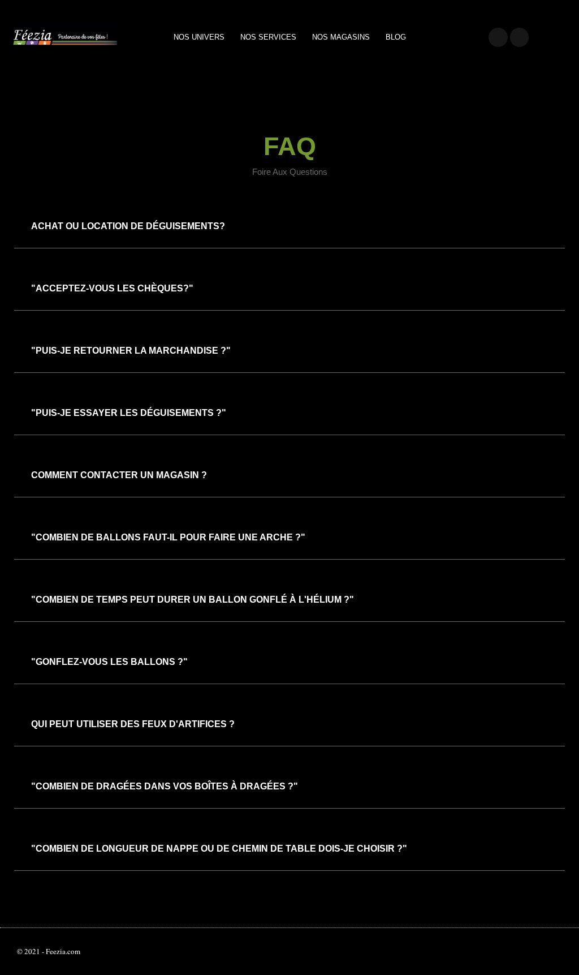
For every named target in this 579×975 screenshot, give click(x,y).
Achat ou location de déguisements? (128, 226)
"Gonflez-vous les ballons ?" (109, 662)
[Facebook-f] (490, 951)
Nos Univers (199, 37)
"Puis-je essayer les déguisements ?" (128, 413)
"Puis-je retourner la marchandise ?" (131, 350)
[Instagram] (505, 951)
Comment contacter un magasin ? (119, 475)
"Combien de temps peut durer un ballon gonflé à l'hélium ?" (192, 599)
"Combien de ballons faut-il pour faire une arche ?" (168, 537)
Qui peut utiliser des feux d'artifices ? (133, 724)
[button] (289, 226)
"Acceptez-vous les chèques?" (112, 288)
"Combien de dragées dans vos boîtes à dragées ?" (164, 786)
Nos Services (268, 37)
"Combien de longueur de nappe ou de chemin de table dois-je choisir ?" (219, 848)
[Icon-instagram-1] (519, 37)
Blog (396, 37)
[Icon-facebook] (498, 37)
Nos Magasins (341, 37)
